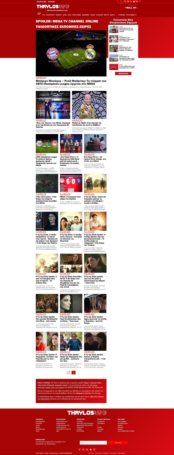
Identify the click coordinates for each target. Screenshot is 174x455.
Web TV (106, 15)
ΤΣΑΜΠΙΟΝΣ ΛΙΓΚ (61, 421)
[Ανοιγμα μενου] (39, 14)
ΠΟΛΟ (38, 425)
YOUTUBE (100, 429)
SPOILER (120, 427)
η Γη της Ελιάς (73, 385)
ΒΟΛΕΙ (38, 427)
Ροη (43, 15)
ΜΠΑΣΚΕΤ (39, 423)
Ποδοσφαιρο (50, 15)
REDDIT (99, 431)
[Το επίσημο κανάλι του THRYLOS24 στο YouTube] (134, 1)
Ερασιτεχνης (76, 15)
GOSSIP (120, 429)
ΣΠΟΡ (37, 431)
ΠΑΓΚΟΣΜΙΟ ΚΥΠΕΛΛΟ (63, 429)
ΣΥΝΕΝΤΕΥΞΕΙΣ (123, 423)
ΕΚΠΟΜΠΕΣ (80, 431)
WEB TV (120, 425)
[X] (131, 1)
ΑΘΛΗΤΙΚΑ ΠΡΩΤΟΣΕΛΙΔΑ (85, 423)
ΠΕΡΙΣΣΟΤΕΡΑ (123, 74)
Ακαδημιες (85, 15)
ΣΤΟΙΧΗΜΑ (80, 427)
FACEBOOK (101, 421)
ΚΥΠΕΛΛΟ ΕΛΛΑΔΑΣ (62, 425)
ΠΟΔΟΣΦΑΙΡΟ (40, 421)
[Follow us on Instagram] (128, 1)
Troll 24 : (131, 8)
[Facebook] (125, 1)
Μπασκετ (59, 15)
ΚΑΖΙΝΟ (79, 429)
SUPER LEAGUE (61, 427)
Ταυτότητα (91, 453)
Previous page (69, 372)
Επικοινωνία (51, 1)
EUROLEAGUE (60, 423)
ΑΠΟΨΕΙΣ (80, 421)
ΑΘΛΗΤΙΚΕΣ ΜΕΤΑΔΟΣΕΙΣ (85, 425)
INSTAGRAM (101, 423)
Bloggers (99, 15)
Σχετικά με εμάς (41, 1)
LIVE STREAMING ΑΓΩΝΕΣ (126, 431)
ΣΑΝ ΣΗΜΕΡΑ (122, 421)
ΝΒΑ (57, 431)
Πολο (69, 15)
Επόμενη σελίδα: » (74, 372)
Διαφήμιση (106, 453)
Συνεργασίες (113, 453)
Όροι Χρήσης (121, 453)
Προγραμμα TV (131, 15)
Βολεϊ (65, 15)
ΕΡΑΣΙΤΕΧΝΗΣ (40, 429)
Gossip (92, 15)
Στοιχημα (122, 15)
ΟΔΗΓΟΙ (112, 15)
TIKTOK (99, 427)
